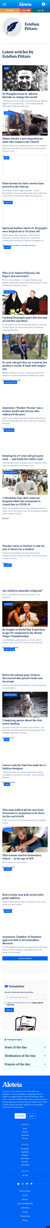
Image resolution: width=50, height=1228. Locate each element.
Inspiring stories (10, 382)
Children (8, 565)
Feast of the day (16, 1047)
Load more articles (25, 958)
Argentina (8, 113)
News (25, 1129)
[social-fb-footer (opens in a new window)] (23, 1184)
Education (8, 830)
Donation (25, 1162)
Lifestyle (25, 1132)
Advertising (25, 1165)
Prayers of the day (17, 1064)
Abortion (8, 911)
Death (7, 337)
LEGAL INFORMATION (25, 1204)
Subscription (25, 1158)
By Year (25, 1175)
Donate (24, 10)
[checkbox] (5, 1003)
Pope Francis (9, 292)
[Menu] (9, 4)
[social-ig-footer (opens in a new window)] (32, 1184)
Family (7, 784)
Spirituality (25, 1135)
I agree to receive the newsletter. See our (25, 1004)
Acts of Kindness (11, 472)
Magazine (25, 1155)
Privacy (25, 1220)
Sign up (9, 1010)
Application (25, 1152)
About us (25, 1199)
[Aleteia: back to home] (25, 4)
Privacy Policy (25, 1216)
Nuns (6, 158)
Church (7, 247)
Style (6, 740)
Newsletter (25, 1149)
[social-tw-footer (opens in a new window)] (27, 1184)
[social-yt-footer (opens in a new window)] (18, 1184)
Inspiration (8, 604)
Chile (6, 68)
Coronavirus (9, 430)
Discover (25, 1138)
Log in (31, 1116)
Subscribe (10, 10)
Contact (25, 1212)
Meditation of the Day (20, 1056)
